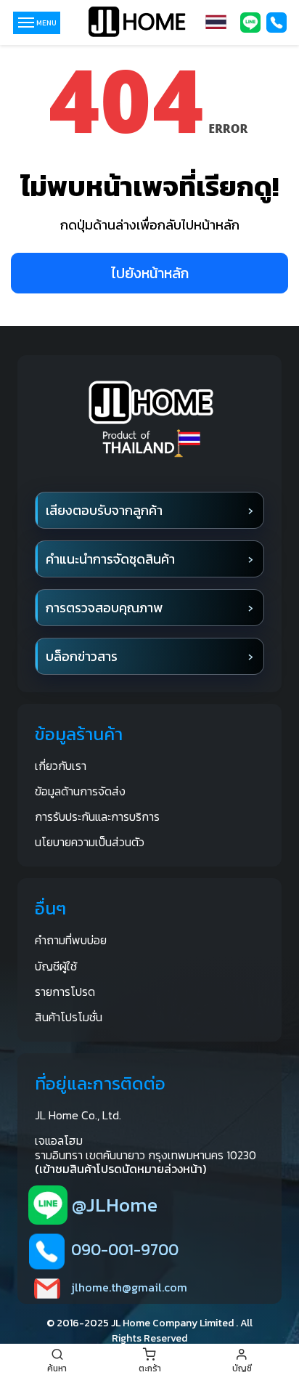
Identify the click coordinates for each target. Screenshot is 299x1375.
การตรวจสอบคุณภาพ (104, 607)
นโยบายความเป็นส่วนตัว (89, 842)
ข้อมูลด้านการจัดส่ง (80, 791)
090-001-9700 (125, 1250)
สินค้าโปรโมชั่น (68, 1017)
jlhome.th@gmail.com (129, 1287)
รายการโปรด (65, 991)
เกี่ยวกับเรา (60, 765)
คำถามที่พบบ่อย (71, 940)
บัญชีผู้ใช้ (56, 966)
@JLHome (114, 1205)
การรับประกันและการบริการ (97, 816)
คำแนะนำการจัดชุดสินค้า (110, 559)
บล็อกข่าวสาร (82, 656)
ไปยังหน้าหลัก (150, 273)
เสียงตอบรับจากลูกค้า (104, 510)
